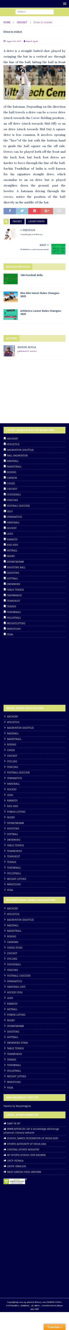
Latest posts (36, 221)
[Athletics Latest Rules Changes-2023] (11, 314)
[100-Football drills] (11, 279)
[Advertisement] (30, 394)
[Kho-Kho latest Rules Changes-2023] (11, 297)
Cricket (17, 221)
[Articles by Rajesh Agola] (9, 354)
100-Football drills (31, 275)
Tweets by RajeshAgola (17, 1106)
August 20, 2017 (13, 40)
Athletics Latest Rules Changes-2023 (41, 312)
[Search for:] (35, 12)
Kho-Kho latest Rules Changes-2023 (40, 294)
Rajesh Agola (32, 40)
